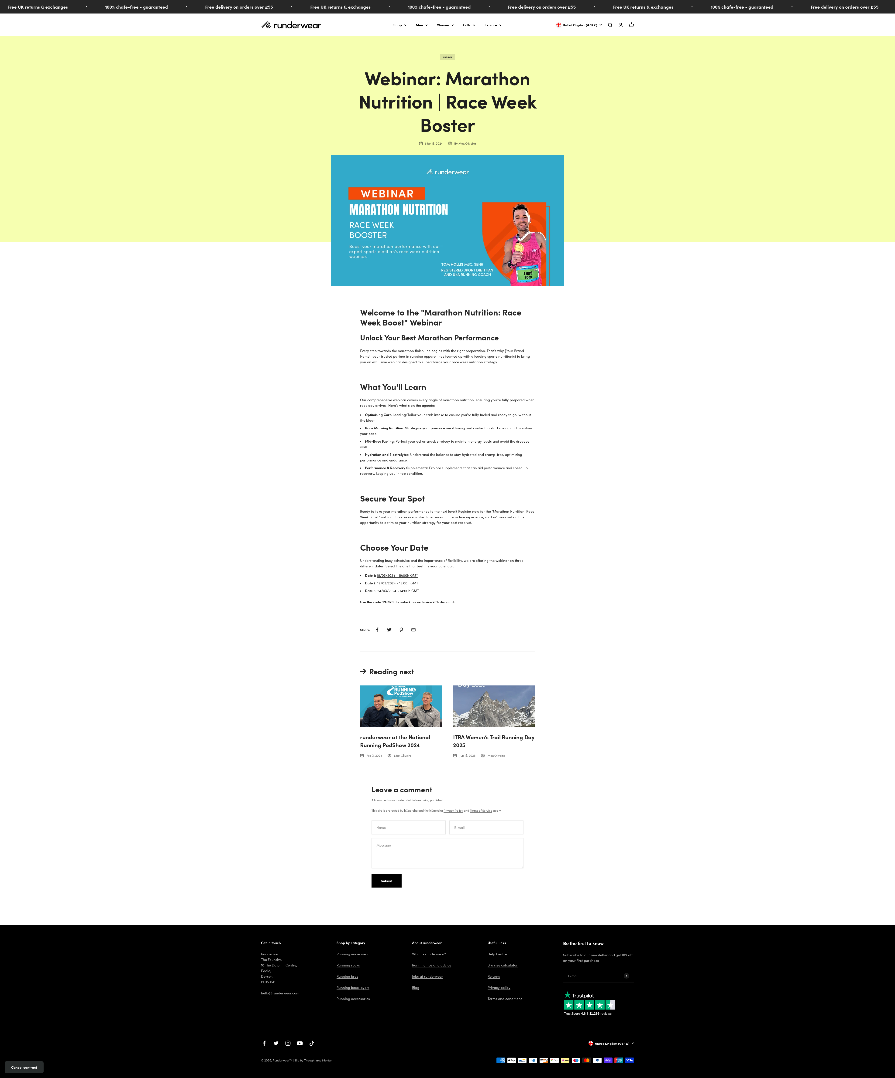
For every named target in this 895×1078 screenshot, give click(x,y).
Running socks (348, 965)
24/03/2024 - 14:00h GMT (398, 590)
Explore (491, 24)
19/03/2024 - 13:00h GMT (397, 583)
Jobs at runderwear (427, 976)
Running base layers (353, 987)
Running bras (347, 976)
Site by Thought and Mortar (313, 1060)
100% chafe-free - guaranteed (70, 7)
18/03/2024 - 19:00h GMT (397, 575)
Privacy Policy (453, 810)
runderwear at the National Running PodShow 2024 (395, 741)
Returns (494, 976)
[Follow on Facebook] (264, 1043)
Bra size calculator (503, 965)
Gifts (467, 24)
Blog (415, 987)
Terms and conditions (505, 998)
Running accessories (353, 998)
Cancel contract (24, 1067)
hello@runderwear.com (280, 993)
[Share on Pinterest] (401, 629)
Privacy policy (499, 987)
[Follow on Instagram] (288, 1043)
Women (443, 24)
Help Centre (497, 954)
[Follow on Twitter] (276, 1043)
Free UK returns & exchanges (274, 7)
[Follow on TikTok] (312, 1043)
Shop (397, 24)
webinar (447, 57)
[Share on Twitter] (389, 629)
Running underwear (353, 954)
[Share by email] (413, 629)
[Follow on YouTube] (300, 1043)
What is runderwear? (429, 954)
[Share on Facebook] (377, 629)
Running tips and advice (431, 965)
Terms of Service (481, 810)
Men (419, 24)
